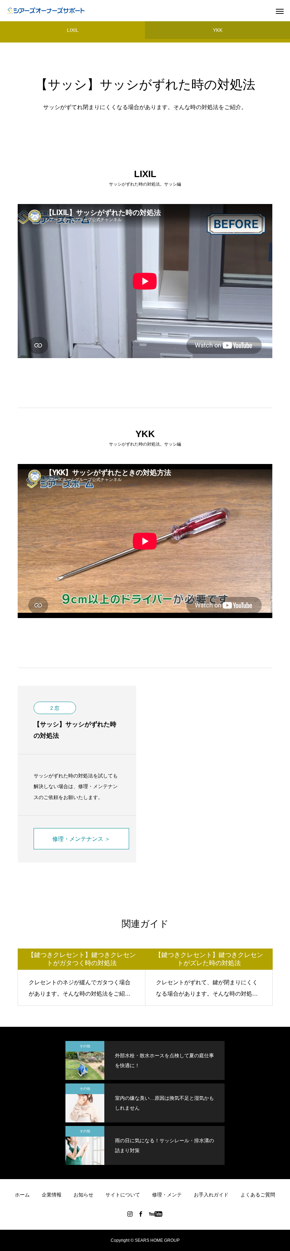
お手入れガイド (211, 1195)
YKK (217, 30)
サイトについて (122, 1195)
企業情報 (52, 1195)
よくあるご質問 (257, 1195)
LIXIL (73, 30)
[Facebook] (140, 1213)
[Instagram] (130, 1213)
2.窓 (54, 708)
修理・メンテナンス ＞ (81, 839)
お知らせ (83, 1195)
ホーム (22, 1195)
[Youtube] (156, 1213)
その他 (85, 1046)
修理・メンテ (167, 1195)
